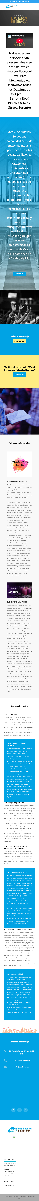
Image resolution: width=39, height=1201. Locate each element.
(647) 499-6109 (10, 1163)
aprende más (20, 274)
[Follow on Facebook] (13, 1110)
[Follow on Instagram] (25, 1110)
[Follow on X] (19, 1110)
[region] (19, 18)
